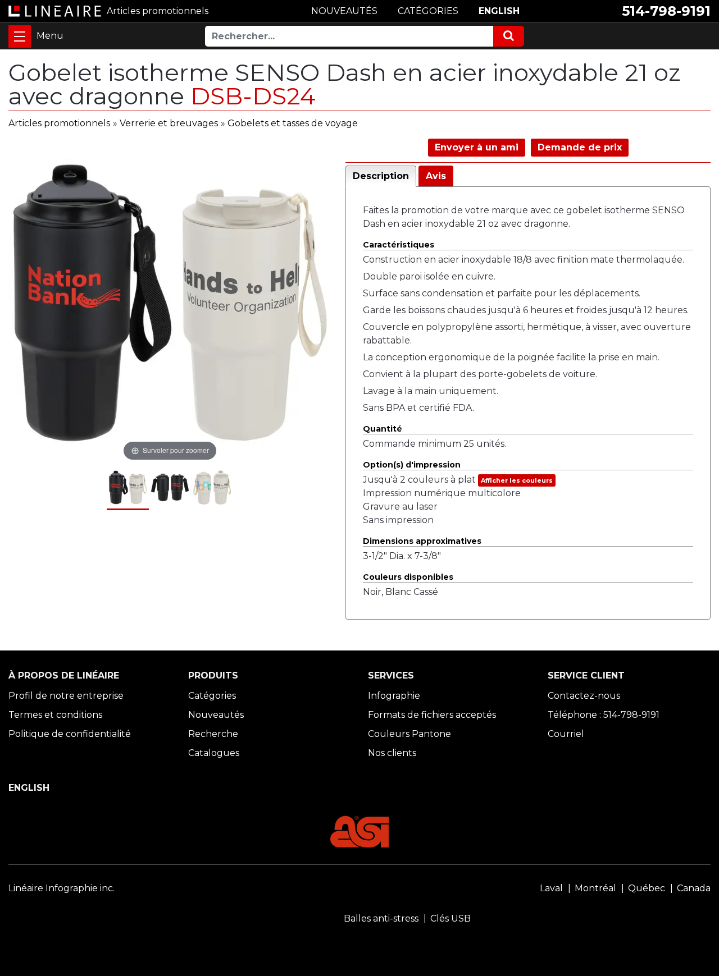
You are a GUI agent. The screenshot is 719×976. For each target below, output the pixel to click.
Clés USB (450, 918)
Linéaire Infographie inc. (61, 888)
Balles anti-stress (381, 918)
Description (381, 176)
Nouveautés (216, 714)
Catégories (212, 695)
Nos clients (392, 753)
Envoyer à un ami (476, 147)
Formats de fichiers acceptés (432, 714)
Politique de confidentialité (69, 733)
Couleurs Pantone (409, 733)
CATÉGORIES (428, 11)
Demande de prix (580, 147)
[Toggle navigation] (19, 36)
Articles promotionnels (59, 123)
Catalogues (213, 753)
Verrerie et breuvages (169, 123)
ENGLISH (499, 11)
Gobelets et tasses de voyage (292, 123)
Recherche (213, 733)
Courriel (566, 733)
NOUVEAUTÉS (344, 11)
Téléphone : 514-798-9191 (603, 714)
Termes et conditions (55, 714)
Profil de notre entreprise (66, 695)
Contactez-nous (584, 695)
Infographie (394, 695)
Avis (436, 176)
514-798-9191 (666, 11)
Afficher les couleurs (517, 480)
